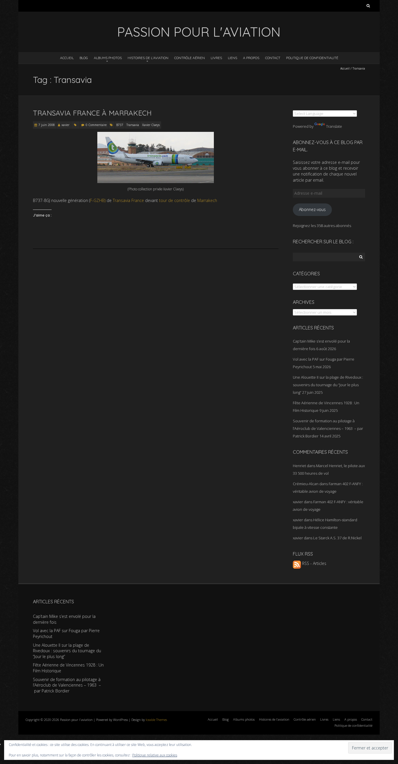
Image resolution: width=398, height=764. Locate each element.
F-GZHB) (97, 200)
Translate (334, 126)
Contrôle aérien (189, 58)
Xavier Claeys (151, 125)
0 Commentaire (96, 125)
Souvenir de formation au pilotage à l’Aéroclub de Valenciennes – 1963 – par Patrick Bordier (328, 428)
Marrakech (207, 200)
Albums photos (108, 58)
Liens (232, 58)
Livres (216, 58)
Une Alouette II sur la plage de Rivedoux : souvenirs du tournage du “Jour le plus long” (328, 385)
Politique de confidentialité (312, 58)
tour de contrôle (174, 200)
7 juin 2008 (46, 125)
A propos (251, 58)
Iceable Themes (156, 719)
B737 (119, 125)
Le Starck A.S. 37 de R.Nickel (337, 537)
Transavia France (128, 200)
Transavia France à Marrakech (92, 113)
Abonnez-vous (312, 209)
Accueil (67, 58)
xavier (65, 125)
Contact (272, 58)
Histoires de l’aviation (148, 58)
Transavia (132, 125)
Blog (84, 58)
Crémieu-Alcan (305, 483)
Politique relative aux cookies (154, 755)
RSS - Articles (313, 563)
